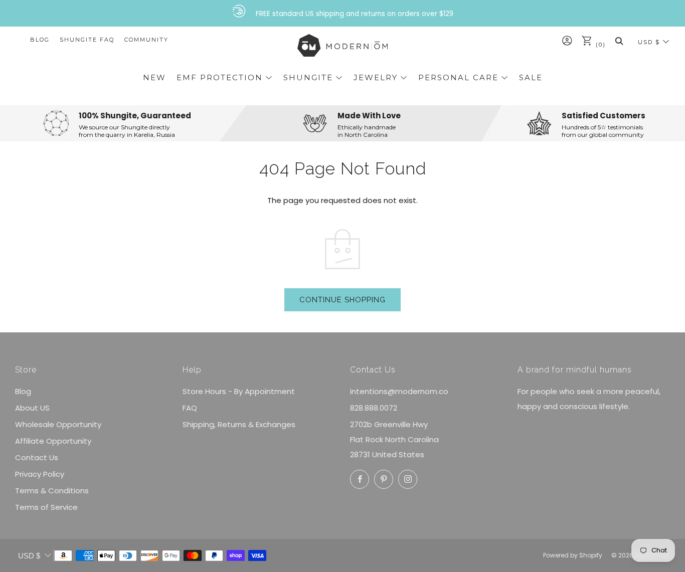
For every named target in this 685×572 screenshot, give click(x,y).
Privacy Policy (39, 474)
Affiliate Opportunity (53, 441)
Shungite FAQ (87, 39)
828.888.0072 (373, 408)
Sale (531, 77)
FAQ (190, 408)
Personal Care (458, 77)
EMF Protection (220, 77)
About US (32, 408)
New (154, 77)
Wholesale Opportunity (58, 424)
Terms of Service (46, 507)
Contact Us (36, 457)
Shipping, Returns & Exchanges (239, 424)
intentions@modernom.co (399, 391)
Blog (40, 39)
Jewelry (376, 77)
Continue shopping (342, 299)
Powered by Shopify (572, 555)
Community (146, 39)
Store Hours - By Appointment (239, 391)
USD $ (649, 42)
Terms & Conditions (52, 490)
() (599, 44)
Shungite (308, 77)
